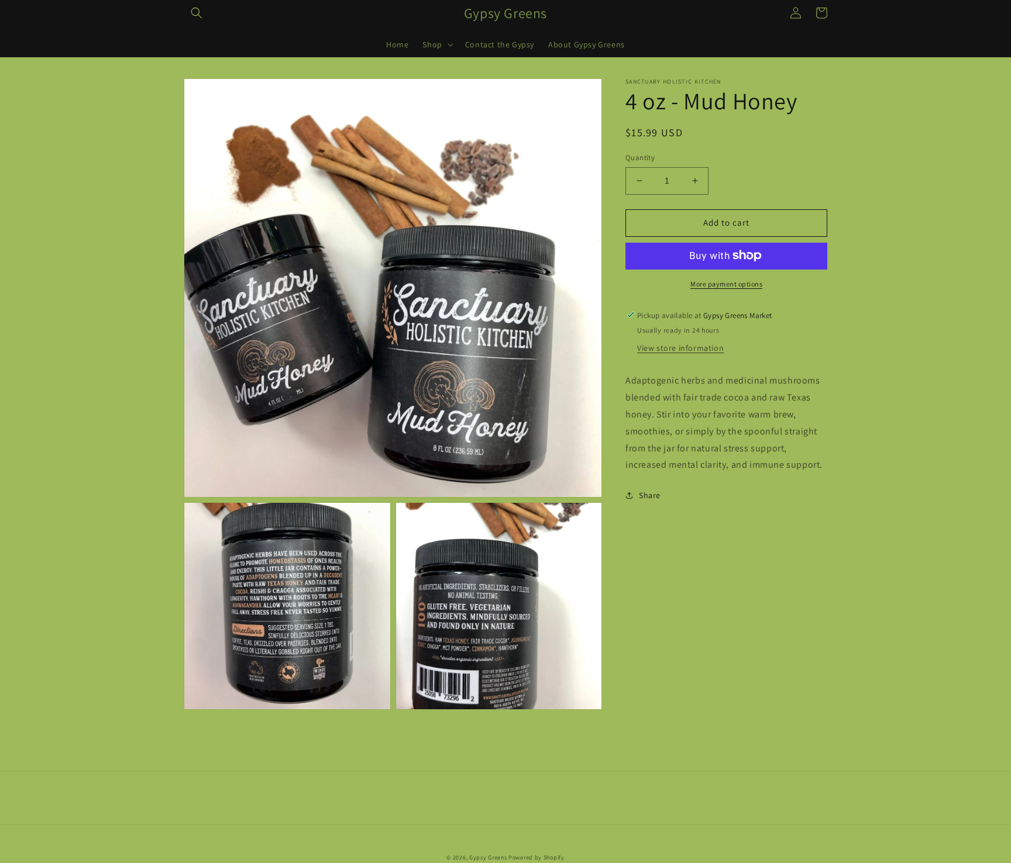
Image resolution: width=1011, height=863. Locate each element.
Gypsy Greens (488, 857)
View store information (680, 348)
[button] (196, 13)
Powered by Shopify (536, 857)
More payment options (726, 283)
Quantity (640, 158)
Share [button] (650, 495)
